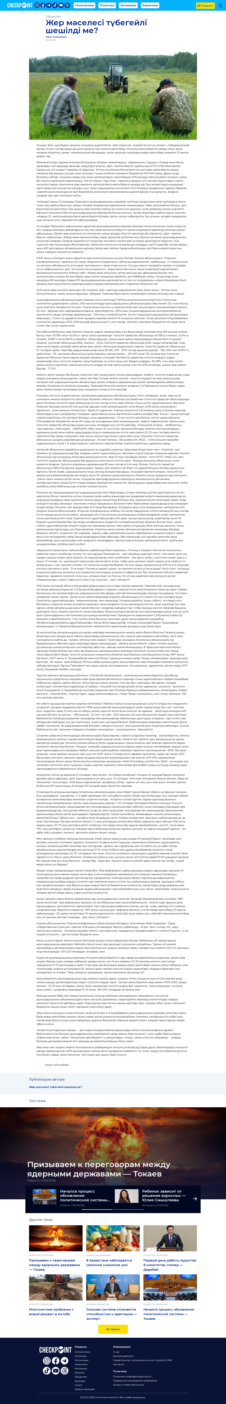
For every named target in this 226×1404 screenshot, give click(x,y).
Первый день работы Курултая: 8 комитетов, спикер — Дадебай (170, 1265)
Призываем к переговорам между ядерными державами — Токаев (98, 1169)
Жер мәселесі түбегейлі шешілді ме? (55, 1087)
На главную (113, 1329)
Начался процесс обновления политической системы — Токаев (83, 1195)
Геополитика (84, 5)
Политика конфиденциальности (132, 1376)
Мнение (79, 1372)
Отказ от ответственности (128, 1384)
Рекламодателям (123, 1356)
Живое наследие (85, 1389)
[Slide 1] (97, 1209)
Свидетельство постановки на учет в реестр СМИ (142, 1360)
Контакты (118, 1364)
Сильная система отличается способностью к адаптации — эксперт (111, 1314)
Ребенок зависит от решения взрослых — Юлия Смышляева (164, 1195)
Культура (80, 1381)
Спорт (78, 1385)
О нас (116, 1352)
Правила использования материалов (135, 1380)
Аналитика (150, 5)
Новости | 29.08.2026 (41, 1180)
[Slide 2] (128, 1209)
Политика (107, 5)
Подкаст (206, 5)
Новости (65, 1205)
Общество (53, 16)
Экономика (128, 5)
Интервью (148, 1205)
